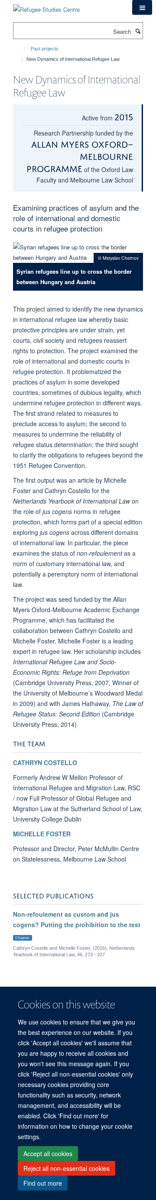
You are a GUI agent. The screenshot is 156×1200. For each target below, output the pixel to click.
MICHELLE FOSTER (42, 833)
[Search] (138, 31)
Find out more (42, 1183)
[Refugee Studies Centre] (46, 6)
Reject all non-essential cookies (66, 1168)
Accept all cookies (47, 1153)
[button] (142, 7)
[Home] (21, 48)
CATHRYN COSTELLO (45, 762)
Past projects (44, 48)
